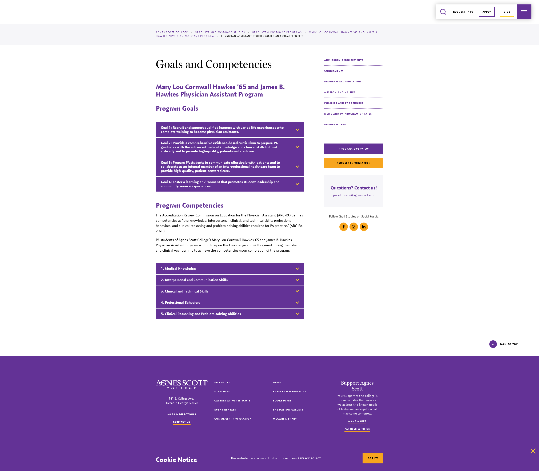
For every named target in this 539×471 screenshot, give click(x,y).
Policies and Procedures (343, 103)
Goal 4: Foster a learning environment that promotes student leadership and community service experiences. (220, 184)
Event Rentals (225, 409)
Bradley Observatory (289, 391)
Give (507, 11)
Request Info (463, 11)
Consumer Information (233, 418)
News (277, 382)
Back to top (508, 344)
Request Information (354, 162)
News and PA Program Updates (348, 113)
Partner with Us (357, 428)
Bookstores (282, 400)
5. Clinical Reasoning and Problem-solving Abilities (201, 314)
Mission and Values (339, 92)
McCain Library (285, 418)
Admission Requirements (343, 60)
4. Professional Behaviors (180, 302)
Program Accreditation (343, 81)
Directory (222, 391)
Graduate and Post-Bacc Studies (220, 32)
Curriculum (333, 70)
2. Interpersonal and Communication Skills (194, 280)
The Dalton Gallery (288, 409)
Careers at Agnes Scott (232, 400)
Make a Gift (357, 421)
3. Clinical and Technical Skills (184, 291)
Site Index (222, 382)
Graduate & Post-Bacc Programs (277, 32)
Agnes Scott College (172, 32)
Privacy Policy (309, 458)
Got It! (373, 458)
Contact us (182, 421)
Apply (487, 11)
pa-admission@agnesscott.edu (353, 195)
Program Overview (354, 148)
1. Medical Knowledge (178, 268)
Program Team (335, 124)
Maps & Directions (181, 414)
